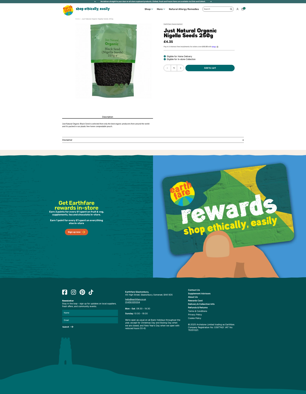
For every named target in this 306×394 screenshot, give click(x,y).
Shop (148, 9)
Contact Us (194, 290)
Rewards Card (195, 300)
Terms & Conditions (197, 311)
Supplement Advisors (199, 293)
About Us (193, 297)
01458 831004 (132, 302)
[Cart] (242, 9)
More (160, 9)
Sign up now (74, 232)
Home (77, 19)
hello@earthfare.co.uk (135, 299)
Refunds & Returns (198, 307)
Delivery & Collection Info (201, 304)
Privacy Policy (195, 314)
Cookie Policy (194, 318)
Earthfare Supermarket (173, 24)
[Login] (237, 9)
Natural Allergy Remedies (184, 9)
